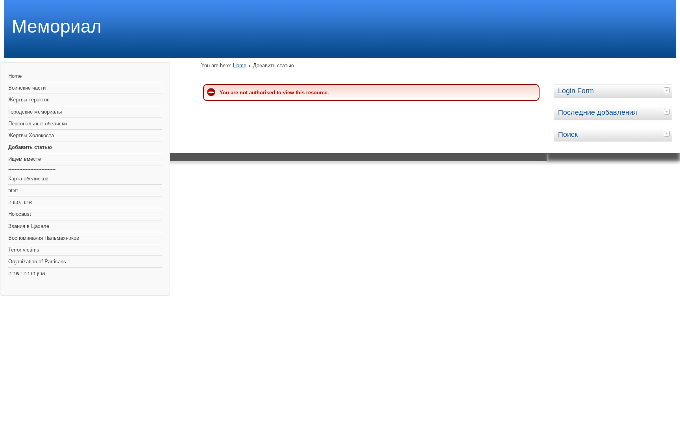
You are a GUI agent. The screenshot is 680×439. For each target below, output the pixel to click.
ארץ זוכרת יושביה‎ (26, 273)
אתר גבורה (20, 202)
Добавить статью (30, 147)
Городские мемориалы (35, 112)
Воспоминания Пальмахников (43, 238)
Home (15, 76)
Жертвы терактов (29, 100)
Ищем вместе (24, 159)
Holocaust (19, 214)
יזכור (13, 190)
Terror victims (23, 250)
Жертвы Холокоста (31, 135)
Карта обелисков (28, 179)
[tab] (668, 90)
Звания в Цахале (28, 226)
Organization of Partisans (37, 262)
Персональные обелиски (37, 124)
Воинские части (27, 88)
